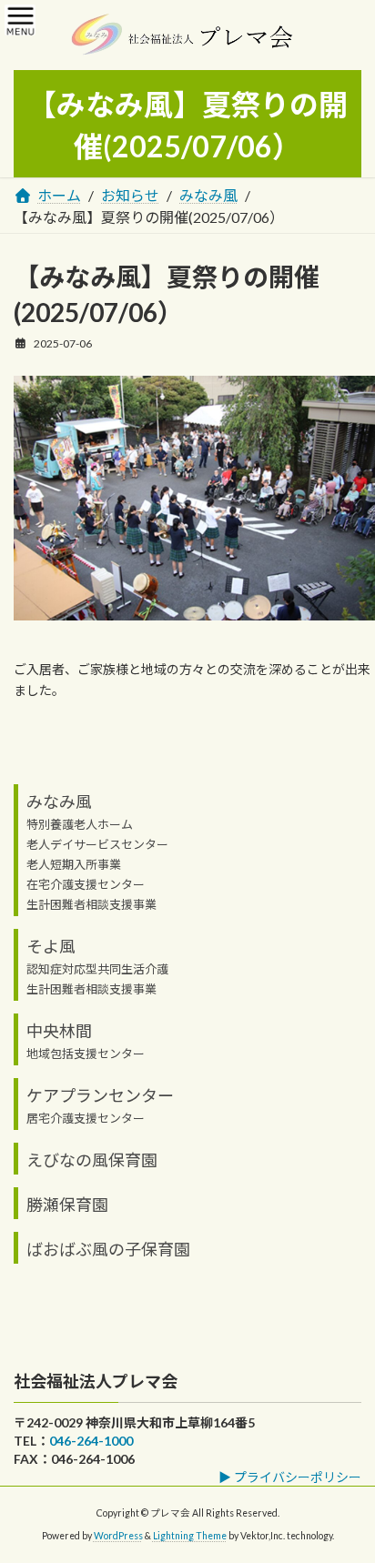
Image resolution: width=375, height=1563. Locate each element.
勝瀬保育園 (67, 1204)
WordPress (118, 1535)
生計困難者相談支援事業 (91, 903)
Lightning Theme (190, 1535)
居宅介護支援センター (85, 1117)
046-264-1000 (91, 1440)
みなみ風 (59, 801)
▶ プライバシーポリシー (289, 1477)
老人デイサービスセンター (97, 843)
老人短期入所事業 (73, 863)
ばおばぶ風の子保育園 (108, 1248)
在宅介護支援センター (85, 883)
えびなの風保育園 (91, 1159)
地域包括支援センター (85, 1052)
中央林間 (59, 1030)
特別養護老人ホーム (79, 823)
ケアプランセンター (100, 1094)
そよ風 (51, 945)
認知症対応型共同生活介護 (97, 968)
